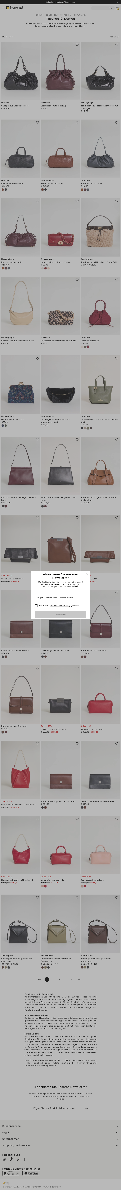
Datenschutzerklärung (60, 605)
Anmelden (60, 614)
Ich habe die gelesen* (59, 605)
